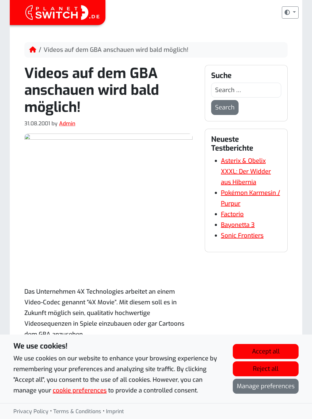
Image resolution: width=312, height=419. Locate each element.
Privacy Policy (30, 411)
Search (225, 107)
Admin (67, 123)
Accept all (266, 351)
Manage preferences (266, 386)
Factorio (232, 214)
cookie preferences (80, 390)
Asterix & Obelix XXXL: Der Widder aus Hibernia (246, 171)
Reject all (265, 369)
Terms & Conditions (77, 411)
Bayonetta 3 (238, 225)
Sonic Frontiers (242, 235)
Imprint (115, 411)
